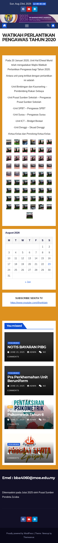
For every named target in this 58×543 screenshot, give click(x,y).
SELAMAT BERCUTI (24, 448)
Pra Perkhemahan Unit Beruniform (27, 379)
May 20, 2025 (17, 453)
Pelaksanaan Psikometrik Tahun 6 (25, 413)
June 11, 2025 (17, 420)
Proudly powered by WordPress (20, 533)
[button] (48, 25)
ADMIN (33, 352)
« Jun (28, 282)
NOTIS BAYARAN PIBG (26, 347)
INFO (10, 407)
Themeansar (28, 537)
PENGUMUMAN (13, 343)
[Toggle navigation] (27, 26)
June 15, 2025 (17, 352)
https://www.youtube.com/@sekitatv (29, 302)
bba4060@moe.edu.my (34, 478)
